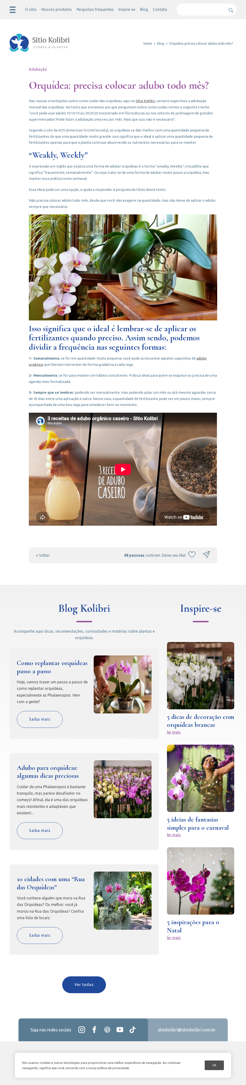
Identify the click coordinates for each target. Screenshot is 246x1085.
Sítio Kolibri (145, 101)
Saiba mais (39, 719)
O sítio (31, 9)
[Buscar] (229, 8)
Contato (160, 9)
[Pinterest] (107, 1029)
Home (147, 43)
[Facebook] (94, 1029)
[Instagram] (81, 1029)
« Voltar (43, 555)
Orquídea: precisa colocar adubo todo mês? (201, 43)
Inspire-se (126, 9)
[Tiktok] (132, 1029)
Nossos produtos (56, 9)
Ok (214, 1065)
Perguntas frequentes (95, 9)
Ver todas (84, 984)
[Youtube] (120, 1029)
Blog (144, 9)
